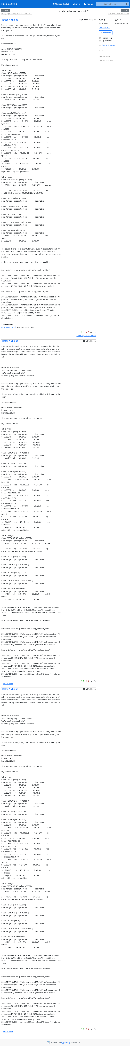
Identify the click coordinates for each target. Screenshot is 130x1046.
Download (106, 32)
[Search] (126, 4)
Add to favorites (108, 45)
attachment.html (8, 327)
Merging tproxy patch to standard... (16, 13)
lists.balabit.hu (9, 3)
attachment (8, 683)
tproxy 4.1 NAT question (118, 13)
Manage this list (62, 4)
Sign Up (89, 4)
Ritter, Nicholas (10, 19)
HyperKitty (65, 1042)
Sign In (77, 4)
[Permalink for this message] (94, 332)
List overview (104, 27)
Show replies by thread (86, 335)
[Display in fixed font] (91, 332)
